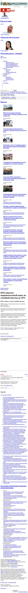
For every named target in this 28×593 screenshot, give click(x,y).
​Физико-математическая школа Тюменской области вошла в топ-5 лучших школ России (13, 218)
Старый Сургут (6, 73)
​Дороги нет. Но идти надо (9, 505)
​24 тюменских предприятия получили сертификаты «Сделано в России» (14, 163)
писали (10, 328)
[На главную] (9, 11)
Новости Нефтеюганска (11, 64)
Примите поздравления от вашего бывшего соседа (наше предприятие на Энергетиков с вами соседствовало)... (15, 503)
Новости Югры (9, 67)
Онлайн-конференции (11, 72)
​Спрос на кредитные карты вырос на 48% (14, 424)
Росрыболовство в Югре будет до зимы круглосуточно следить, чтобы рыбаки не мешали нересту (14, 409)
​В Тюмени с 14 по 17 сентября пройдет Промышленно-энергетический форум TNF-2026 (14, 146)
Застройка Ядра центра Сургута (17, 91)
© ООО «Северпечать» (11, 560)
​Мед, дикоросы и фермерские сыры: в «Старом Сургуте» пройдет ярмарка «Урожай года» (14, 438)
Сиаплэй (5, 74)
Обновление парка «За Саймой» (8, 93)
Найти (15, 90)
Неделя (6, 395)
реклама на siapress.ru (25, 6)
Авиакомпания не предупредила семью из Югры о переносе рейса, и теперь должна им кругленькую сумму (15, 256)
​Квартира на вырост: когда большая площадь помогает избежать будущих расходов (13, 436)
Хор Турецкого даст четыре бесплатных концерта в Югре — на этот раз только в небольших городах (15, 479)
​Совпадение (7, 468)
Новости (5, 61)
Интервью (8, 69)
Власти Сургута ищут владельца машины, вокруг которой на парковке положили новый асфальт (15, 449)
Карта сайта (3, 588)
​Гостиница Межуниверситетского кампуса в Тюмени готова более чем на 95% (14, 130)
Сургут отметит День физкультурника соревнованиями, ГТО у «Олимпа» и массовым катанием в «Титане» (14, 532)
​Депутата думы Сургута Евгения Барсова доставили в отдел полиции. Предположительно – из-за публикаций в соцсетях (15, 444)
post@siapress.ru (14, 566)
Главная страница (6, 97)
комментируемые (7, 488)
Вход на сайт (4, 57)
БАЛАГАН (5, 83)
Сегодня (2, 395)
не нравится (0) (10, 336)
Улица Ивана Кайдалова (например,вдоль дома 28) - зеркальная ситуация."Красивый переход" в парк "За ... (15, 521)
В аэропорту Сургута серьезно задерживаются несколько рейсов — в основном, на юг (14, 441)
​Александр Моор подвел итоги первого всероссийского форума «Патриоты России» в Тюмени (14, 195)
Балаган (5, 80)
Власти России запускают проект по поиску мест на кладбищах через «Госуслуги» (14, 555)
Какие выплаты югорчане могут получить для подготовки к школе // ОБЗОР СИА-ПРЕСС (14, 466)
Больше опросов (4, 289)
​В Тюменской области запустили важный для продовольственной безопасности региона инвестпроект (13, 231)
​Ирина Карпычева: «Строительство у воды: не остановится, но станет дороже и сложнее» (14, 429)
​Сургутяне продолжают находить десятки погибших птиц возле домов (13, 447)
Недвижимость (9, 78)
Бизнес (4, 75)
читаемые (22, 486)
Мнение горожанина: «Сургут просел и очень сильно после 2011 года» (14, 540)
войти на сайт (9, 385)
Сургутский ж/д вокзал (8, 94)
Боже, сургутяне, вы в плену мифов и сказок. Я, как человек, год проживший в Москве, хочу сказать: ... (15, 538)
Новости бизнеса (10, 79)
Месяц (9, 395)
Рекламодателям (12, 582)
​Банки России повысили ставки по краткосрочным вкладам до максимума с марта (15, 464)
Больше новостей (5, 288)
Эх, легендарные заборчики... (10, 544)
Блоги (7, 71)
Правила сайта (4, 582)
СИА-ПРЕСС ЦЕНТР (12, 563)
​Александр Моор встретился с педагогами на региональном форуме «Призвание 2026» (14, 178)
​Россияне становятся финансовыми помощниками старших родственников (14, 206)
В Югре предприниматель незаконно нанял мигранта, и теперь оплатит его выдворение (14, 268)
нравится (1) (3, 336)
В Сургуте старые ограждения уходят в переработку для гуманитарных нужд (12, 546)
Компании (8, 77)
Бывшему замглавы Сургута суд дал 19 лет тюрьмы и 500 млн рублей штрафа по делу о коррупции (15, 473)
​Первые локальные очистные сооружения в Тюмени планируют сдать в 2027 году (15, 114)
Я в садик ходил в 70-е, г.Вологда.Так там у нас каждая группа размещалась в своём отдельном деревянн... (14, 510)
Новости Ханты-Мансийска (12, 66)
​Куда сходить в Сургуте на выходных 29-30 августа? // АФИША (13, 398)
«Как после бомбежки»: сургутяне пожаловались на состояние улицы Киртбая (15, 524)
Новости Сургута (10, 62)
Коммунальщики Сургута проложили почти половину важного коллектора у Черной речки (15, 243)
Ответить (25, 374)
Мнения (5, 68)
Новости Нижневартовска (12, 63)
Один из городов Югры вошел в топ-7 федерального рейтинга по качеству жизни (14, 476)
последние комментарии (10, 486)
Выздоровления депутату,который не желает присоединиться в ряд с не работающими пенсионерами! (13, 493)
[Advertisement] (14, 356)
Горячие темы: (5, 91)
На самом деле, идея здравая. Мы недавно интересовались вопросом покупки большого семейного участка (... (13, 552)
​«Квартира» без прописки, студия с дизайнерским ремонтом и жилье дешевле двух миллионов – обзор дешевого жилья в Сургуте (15, 452)
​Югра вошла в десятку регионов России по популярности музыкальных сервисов (15, 280)
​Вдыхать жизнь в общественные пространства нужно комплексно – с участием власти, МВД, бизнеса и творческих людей (14, 433)
